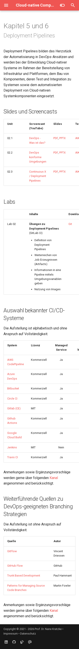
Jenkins (12, 447)
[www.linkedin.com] (6, 641)
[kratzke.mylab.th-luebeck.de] (21, 641)
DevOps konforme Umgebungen (37, 157)
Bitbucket (13, 388)
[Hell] (62, 5)
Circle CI (12, 398)
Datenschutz (28, 633)
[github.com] (14, 641)
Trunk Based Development (23, 575)
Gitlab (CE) (14, 408)
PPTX (62, 138)
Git (70, 224)
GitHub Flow (15, 565)
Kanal (54, 478)
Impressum (11, 633)
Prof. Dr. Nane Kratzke (48, 629)
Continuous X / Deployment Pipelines (37, 176)
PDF (55, 138)
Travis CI (12, 457)
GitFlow (12, 551)
